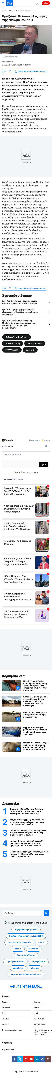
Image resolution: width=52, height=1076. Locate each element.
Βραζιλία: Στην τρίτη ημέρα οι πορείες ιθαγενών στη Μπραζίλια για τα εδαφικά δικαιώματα (20, 311)
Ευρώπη (5, 1002)
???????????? (11, 350)
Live (46, 3)
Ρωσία (41, 942)
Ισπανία (17, 949)
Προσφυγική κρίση (15, 961)
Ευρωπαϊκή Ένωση (26, 955)
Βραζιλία (28, 10)
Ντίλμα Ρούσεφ (35, 343)
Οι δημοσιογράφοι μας (12, 1030)
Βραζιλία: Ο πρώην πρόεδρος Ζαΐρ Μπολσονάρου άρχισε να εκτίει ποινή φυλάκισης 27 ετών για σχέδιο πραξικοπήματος (18, 324)
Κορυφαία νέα (13, 676)
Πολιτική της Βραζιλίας (16, 337)
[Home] (3, 10)
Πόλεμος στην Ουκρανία (19, 942)
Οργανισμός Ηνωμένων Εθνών (26, 974)
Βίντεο (5, 1024)
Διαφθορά (18, 968)
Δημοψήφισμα (38, 961)
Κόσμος (19, 10)
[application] (26, 39)
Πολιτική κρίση (12, 343)
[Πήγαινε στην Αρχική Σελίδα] (9, 3)
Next (4, 1013)
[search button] (46, 913)
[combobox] (26, 913)
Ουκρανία (33, 949)
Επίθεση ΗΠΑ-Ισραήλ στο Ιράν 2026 (26, 936)
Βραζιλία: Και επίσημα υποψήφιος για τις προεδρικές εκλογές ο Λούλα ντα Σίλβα (19, 302)
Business (6, 1008)
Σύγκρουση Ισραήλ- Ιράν (26, 929)
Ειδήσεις (10, 10)
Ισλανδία (35, 968)
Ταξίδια (5, 1019)
